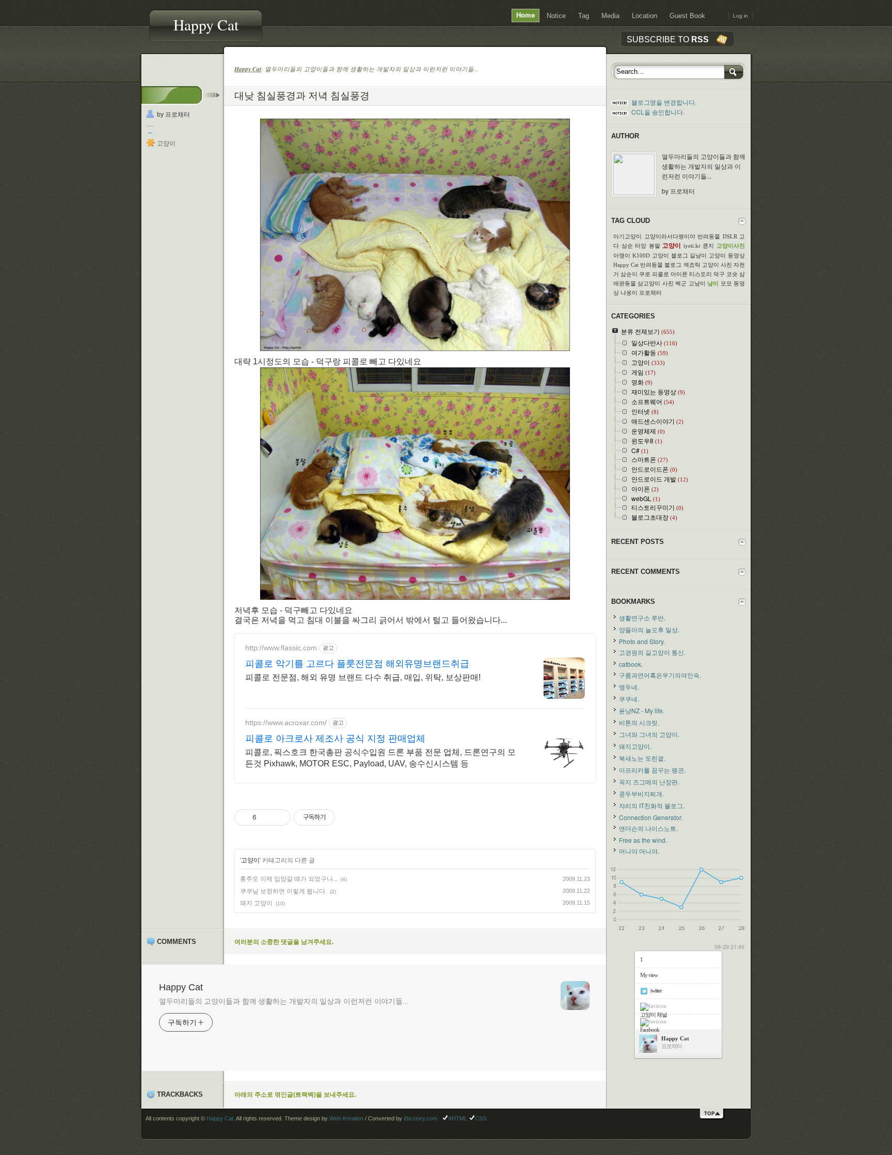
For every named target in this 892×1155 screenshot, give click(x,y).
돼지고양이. (635, 746)
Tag (583, 16)
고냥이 (697, 283)
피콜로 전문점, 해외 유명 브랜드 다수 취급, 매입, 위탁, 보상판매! (363, 677)
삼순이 (629, 274)
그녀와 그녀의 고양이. (649, 734)
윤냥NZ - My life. (641, 710)
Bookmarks (633, 601)
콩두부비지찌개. (641, 793)
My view (649, 975)
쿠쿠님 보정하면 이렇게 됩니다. (283, 891)
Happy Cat (205, 24)
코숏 (732, 274)
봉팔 (654, 246)
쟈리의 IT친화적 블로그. (651, 805)
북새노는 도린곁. (642, 757)
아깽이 (621, 255)
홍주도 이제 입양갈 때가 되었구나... (289, 879)
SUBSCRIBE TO (668, 39)
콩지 (708, 246)
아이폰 (679, 274)
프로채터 (650, 293)
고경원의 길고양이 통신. (652, 652)
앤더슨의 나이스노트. (648, 828)
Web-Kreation (346, 1118)
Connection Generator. (650, 817)
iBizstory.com (420, 1118)
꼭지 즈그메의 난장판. (649, 781)
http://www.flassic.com (281, 648)
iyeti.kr (691, 246)
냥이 (713, 283)
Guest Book (687, 16)
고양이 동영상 (727, 255)
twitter (656, 990)
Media (610, 16)
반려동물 (708, 236)
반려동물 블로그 (660, 265)
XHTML (457, 1118)
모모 (726, 283)
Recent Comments (645, 571)
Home (525, 15)
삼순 (627, 246)
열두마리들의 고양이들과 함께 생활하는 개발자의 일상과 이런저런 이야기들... (284, 1001)
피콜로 (660, 274)
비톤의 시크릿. (639, 722)
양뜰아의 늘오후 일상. (649, 629)
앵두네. (629, 686)
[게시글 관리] (279, 817)
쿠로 (644, 274)
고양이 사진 (717, 265)
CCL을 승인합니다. (657, 111)
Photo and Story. (642, 641)
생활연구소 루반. (642, 617)
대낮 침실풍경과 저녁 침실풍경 (302, 95)
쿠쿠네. (629, 698)
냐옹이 (629, 293)
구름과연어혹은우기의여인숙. (660, 674)
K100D (641, 255)
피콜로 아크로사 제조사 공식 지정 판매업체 (335, 738)
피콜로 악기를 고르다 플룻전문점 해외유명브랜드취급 (357, 664)
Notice (556, 16)
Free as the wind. (643, 840)
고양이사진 (730, 246)
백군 (681, 283)
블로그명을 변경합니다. (663, 102)
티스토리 (700, 274)
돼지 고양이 (256, 903)
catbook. (631, 664)
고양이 (166, 143)
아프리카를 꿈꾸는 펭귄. (652, 769)
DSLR (730, 236)
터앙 (640, 246)
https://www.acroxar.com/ (286, 722)
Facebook (649, 1029)
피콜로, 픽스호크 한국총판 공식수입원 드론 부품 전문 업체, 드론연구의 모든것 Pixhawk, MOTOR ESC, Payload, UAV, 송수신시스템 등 (380, 758)
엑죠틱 (691, 265)
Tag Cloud (630, 220)
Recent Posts (637, 542)
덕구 (719, 274)
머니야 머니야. (639, 850)
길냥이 (698, 255)
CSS (480, 1118)
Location (644, 16)
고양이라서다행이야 (669, 236)
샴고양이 (649, 283)
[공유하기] (266, 817)
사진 (668, 283)
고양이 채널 (653, 1015)
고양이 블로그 (670, 255)
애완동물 (624, 283)
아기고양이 (627, 236)
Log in (740, 16)
